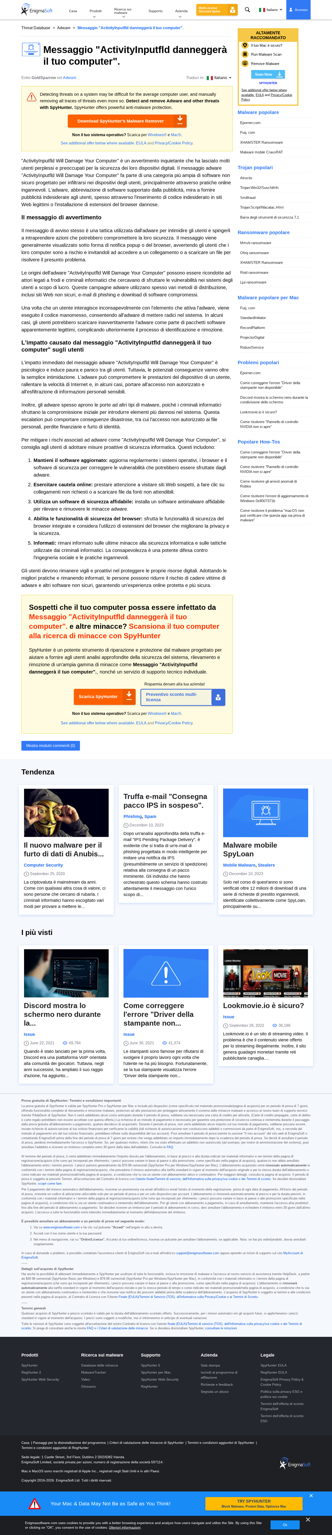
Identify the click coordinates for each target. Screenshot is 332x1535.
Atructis (246, 178)
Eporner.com (250, 123)
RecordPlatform (252, 328)
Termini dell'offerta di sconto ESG (282, 1418)
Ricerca (247, 9)
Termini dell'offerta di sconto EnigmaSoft (282, 1406)
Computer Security (43, 865)
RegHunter (149, 1386)
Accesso (301, 10)
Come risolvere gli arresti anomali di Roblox (268, 483)
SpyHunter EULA (274, 1365)
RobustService (252, 347)
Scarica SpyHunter (98, 696)
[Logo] (36, 9)
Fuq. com (247, 132)
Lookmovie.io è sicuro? (258, 412)
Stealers (266, 865)
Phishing (132, 816)
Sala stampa (210, 1365)
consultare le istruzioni (221, 1328)
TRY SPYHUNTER (254, 1503)
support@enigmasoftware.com (197, 1253)
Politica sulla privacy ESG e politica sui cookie (281, 1394)
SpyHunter (29, 1365)
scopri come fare (49, 1183)
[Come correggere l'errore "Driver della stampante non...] (166, 973)
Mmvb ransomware (255, 243)
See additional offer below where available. (98, 143)
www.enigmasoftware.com (61, 1227)
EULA (141, 143)
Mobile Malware (239, 865)
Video (85, 1379)
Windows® (157, 135)
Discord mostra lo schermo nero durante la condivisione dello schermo (274, 399)
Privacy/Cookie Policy (173, 143)
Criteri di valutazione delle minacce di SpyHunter (147, 1443)
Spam (150, 816)
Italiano (272, 10)
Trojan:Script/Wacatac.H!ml (261, 207)
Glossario (88, 1386)
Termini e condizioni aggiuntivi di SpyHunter (221, 1443)
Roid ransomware (254, 272)
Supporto (156, 11)
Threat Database (35, 28)
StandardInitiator (253, 318)
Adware (63, 28)
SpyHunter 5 (150, 1365)
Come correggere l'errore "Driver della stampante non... (158, 1014)
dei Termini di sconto (256, 1179)
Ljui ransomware (253, 282)
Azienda (181, 11)
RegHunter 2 (31, 1372)
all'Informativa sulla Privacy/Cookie (201, 1297)
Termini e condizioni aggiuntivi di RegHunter (55, 1448)
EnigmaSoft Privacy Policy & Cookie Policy (282, 1381)
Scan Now (263, 74)
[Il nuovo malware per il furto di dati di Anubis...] (66, 813)
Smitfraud (247, 197)
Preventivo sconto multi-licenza (171, 697)
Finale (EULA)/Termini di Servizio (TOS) (147, 1297)
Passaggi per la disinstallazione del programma (70, 1443)
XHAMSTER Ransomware (261, 142)
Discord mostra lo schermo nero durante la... (62, 1014)
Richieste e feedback (217, 1384)
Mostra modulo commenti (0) (50, 746)
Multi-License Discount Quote (209, 9)
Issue (29, 1034)
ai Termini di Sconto (244, 1297)
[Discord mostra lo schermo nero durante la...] (66, 973)
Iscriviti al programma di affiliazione (219, 1374)
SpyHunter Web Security (40, 1379)
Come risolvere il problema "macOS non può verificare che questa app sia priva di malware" (272, 515)
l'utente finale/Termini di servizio (158, 1179)
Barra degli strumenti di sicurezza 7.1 (269, 217)
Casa (73, 11)
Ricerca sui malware (122, 11)
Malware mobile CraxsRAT (261, 152)
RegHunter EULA (274, 1372)
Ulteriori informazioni (124, 1527)
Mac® (176, 135)
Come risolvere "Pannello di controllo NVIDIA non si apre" (269, 424)
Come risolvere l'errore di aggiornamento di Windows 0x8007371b (274, 498)
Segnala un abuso (215, 1391)
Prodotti (96, 11)
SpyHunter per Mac (156, 1372)
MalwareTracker (93, 1372)
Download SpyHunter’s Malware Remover (121, 121)
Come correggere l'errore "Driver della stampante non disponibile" (270, 385)
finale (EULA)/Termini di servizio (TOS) (195, 1324)
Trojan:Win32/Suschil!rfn (259, 188)
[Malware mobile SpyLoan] (265, 813)
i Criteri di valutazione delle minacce (122, 1328)
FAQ (170, 1147)
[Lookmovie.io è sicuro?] (265, 973)
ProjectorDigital (252, 337)
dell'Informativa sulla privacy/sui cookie (210, 1179)
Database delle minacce (99, 1365)
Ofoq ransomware (254, 253)
